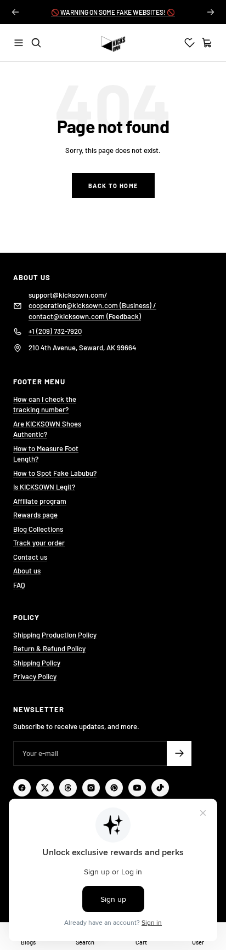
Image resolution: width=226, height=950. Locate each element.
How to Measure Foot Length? (45, 454)
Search (85, 942)
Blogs (28, 942)
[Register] (179, 753)
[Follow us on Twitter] (45, 788)
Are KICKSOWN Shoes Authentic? (47, 429)
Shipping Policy (36, 662)
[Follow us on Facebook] (22, 788)
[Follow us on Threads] (68, 788)
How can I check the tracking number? (44, 404)
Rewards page (35, 514)
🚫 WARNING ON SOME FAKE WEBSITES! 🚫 (113, 12)
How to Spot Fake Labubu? (55, 473)
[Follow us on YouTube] (137, 788)
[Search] (36, 42)
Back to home (113, 185)
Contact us (30, 557)
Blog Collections (38, 529)
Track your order (39, 542)
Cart (141, 942)
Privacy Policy (34, 676)
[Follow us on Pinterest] (114, 788)
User (198, 942)
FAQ (19, 585)
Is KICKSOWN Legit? (44, 486)
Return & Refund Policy (49, 648)
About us (27, 570)
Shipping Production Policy (55, 634)
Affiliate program (39, 501)
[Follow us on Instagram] (91, 788)
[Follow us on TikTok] (160, 788)
